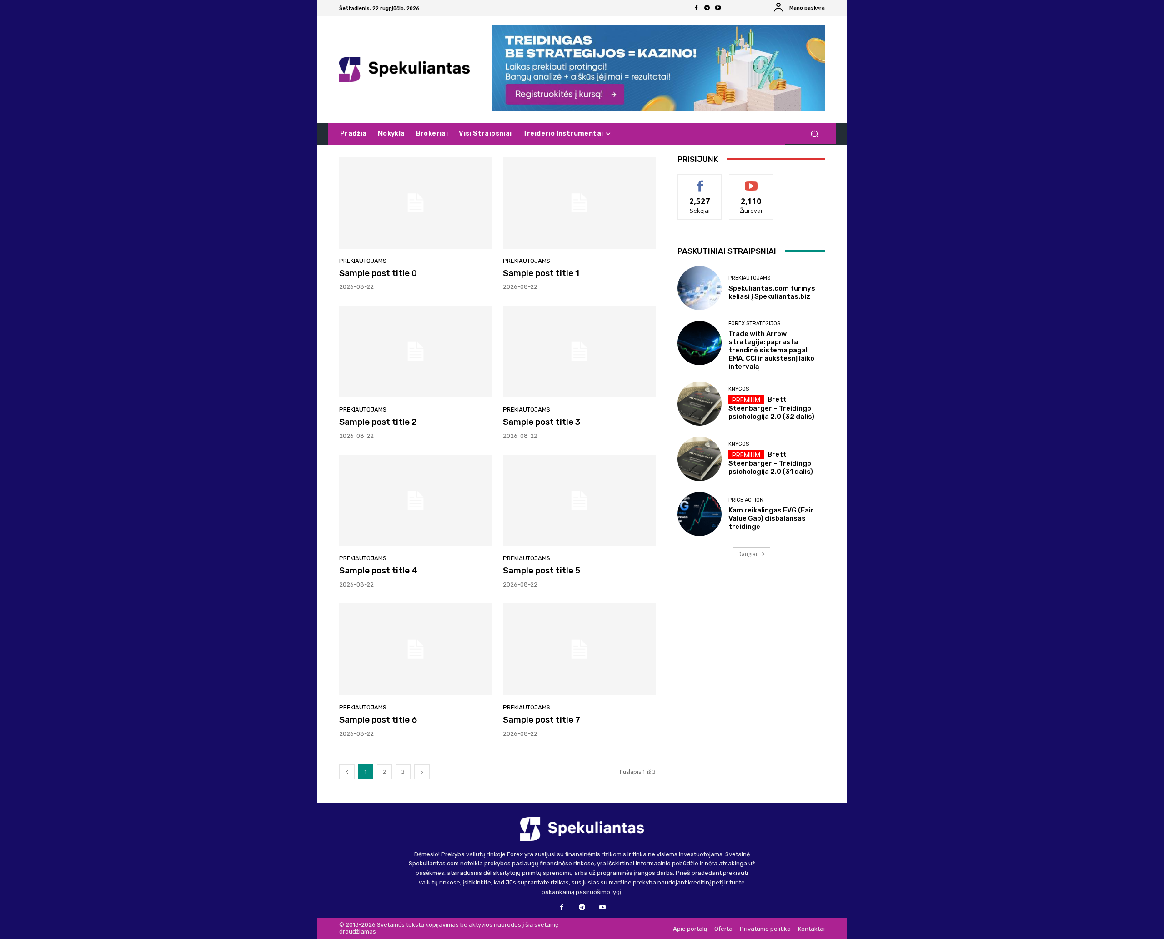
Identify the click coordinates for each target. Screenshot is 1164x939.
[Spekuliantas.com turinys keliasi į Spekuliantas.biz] (699, 288)
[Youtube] (717, 8)
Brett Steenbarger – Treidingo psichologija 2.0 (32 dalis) (771, 408)
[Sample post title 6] (415, 649)
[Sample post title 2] (415, 351)
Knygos (738, 389)
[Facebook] (696, 8)
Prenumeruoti (751, 181)
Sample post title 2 (378, 422)
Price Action (745, 499)
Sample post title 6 (378, 719)
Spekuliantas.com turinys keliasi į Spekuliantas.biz (771, 292)
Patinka (700, 181)
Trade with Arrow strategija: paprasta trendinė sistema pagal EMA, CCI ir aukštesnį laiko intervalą (771, 350)
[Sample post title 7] (579, 649)
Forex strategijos (754, 323)
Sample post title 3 (541, 422)
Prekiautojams (362, 261)
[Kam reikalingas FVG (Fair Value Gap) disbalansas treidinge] (699, 514)
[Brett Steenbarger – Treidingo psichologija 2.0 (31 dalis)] (699, 459)
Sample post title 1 (541, 273)
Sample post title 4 (378, 570)
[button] (814, 134)
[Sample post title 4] (415, 501)
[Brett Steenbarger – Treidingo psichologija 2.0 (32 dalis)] (699, 404)
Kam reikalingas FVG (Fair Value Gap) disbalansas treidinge (771, 518)
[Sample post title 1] (579, 203)
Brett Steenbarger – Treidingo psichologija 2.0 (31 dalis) (770, 463)
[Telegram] (707, 8)
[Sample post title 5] (579, 501)
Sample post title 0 (378, 273)
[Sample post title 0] (415, 203)
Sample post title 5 (541, 570)
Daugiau (748, 554)
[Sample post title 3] (579, 351)
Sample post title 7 (541, 719)
